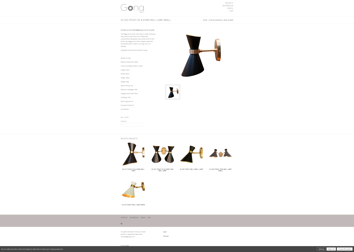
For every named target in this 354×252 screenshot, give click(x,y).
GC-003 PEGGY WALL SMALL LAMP (191, 169)
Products (229, 3)
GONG (127, 246)
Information (227, 6)
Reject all (331, 249)
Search (230, 8)
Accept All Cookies (344, 249)
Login (165, 232)
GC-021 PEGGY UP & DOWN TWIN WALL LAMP (162, 170)
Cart (231, 11)
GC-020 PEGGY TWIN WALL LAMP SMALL (220, 170)
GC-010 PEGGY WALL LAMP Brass (133, 205)
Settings (321, 249)
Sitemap (166, 236)
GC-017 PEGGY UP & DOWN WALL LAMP (133, 170)
